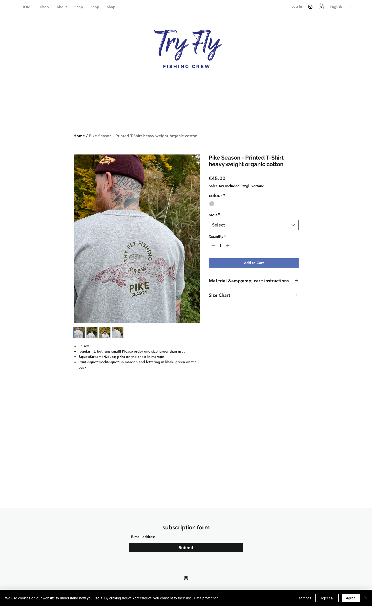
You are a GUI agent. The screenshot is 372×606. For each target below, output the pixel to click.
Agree (351, 597)
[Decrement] (213, 245)
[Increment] (228, 245)
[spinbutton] (220, 245)
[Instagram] (310, 6)
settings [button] (305, 597)
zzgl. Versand (253, 186)
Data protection (206, 597)
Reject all (327, 597)
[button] (321, 6)
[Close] (366, 598)
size (214, 214)
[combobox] (254, 225)
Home (79, 135)
